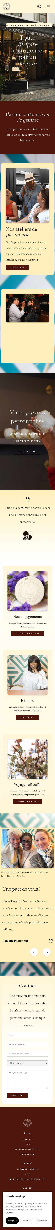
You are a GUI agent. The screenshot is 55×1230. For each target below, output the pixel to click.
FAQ (27, 1144)
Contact (27, 1139)
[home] (17, 6)
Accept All (12, 1220)
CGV (27, 1174)
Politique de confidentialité (27, 1179)
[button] (48, 6)
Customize (42, 1220)
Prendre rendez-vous (27, 1149)
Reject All (26, 1220)
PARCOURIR (27, 92)
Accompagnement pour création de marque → (29, 25)
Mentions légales (27, 1169)
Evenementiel (27, 1154)
